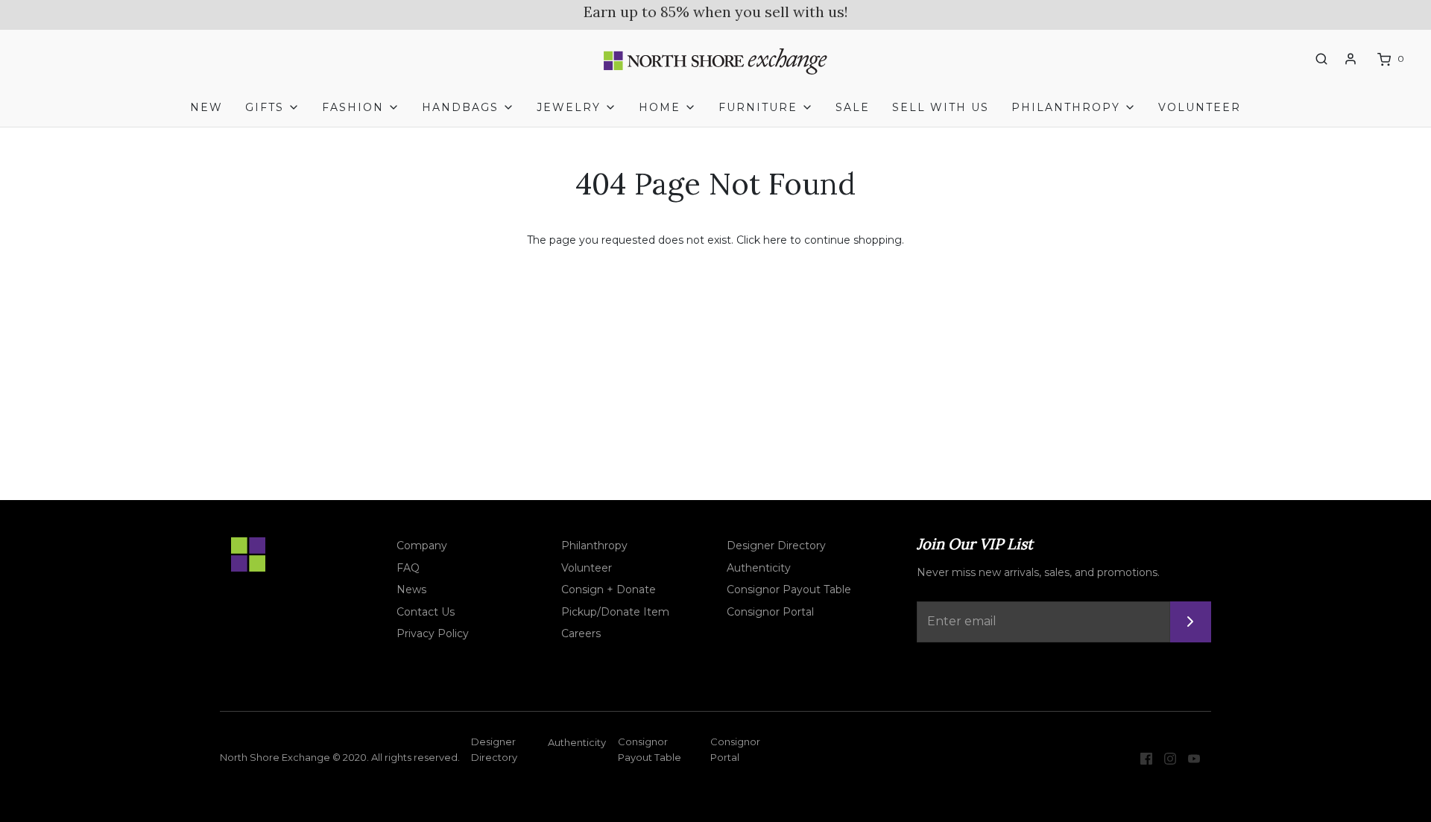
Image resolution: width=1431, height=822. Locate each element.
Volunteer (1199, 107)
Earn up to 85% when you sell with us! (716, 11)
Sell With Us (940, 107)
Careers (581, 633)
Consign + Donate (608, 589)
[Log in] (1350, 59)
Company (422, 545)
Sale (852, 107)
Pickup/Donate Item (615, 612)
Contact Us (426, 612)
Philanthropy (594, 545)
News (411, 589)
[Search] (1321, 59)
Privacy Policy (433, 633)
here (775, 240)
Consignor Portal (770, 612)
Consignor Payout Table (789, 589)
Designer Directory (776, 545)
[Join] (1190, 621)
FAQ (408, 568)
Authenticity (759, 568)
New (206, 107)
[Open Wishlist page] (1293, 59)
